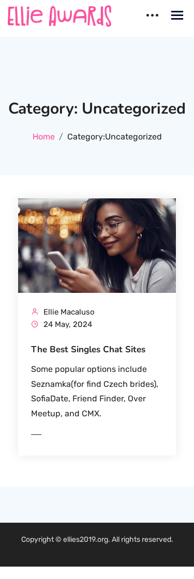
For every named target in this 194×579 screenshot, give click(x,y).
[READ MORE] (56, 434)
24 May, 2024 (66, 324)
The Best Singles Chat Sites (88, 350)
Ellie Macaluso (68, 312)
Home (44, 137)
